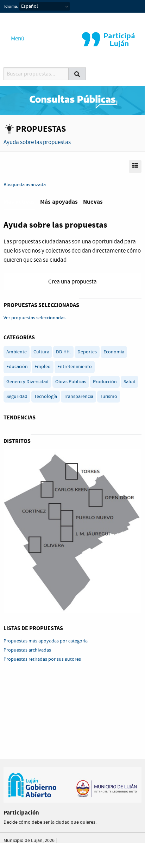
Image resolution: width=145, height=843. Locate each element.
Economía (113, 352)
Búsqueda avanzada (25, 185)
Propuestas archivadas (27, 650)
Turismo (108, 396)
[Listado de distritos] (72, 531)
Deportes (87, 352)
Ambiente (16, 352)
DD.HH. (63, 352)
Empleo (42, 367)
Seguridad (16, 396)
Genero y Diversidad (27, 382)
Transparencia (78, 396)
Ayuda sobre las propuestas (37, 142)
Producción (105, 382)
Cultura (41, 352)
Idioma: (11, 6)
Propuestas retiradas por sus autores (42, 659)
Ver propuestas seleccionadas (34, 318)
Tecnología (45, 396)
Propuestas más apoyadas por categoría (46, 641)
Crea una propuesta (72, 282)
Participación (21, 813)
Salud (129, 382)
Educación (17, 367)
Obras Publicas (70, 382)
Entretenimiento (74, 367)
